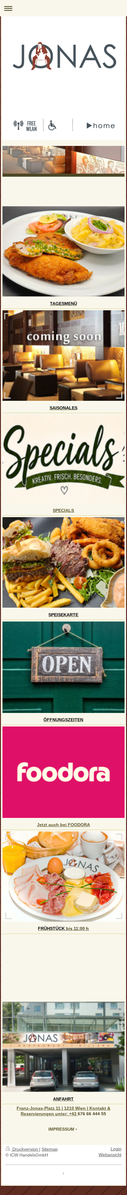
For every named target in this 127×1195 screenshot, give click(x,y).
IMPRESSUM (61, 1129)
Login (116, 1149)
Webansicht (110, 1155)
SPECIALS (63, 510)
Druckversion (25, 1149)
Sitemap (50, 1149)
